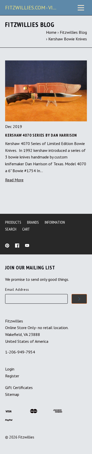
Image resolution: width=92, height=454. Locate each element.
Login (9, 368)
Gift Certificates (19, 387)
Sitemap (12, 394)
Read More (14, 179)
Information (55, 222)
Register (12, 375)
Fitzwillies (26, 437)
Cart (26, 229)
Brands (33, 222)
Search (10, 229)
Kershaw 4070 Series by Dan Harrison (41, 135)
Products (13, 222)
